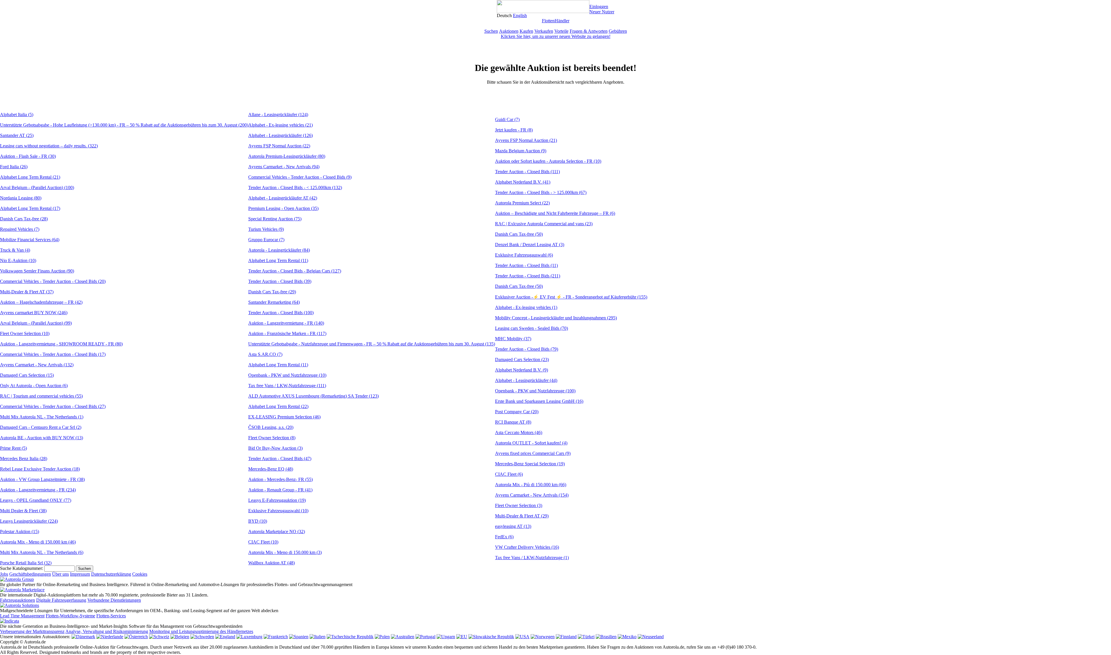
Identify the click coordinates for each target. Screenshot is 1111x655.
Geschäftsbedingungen (30, 574)
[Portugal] (425, 636)
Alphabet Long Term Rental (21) (30, 177)
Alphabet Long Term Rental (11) (278, 260)
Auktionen (508, 31)
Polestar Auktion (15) (19, 531)
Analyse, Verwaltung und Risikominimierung (106, 631)
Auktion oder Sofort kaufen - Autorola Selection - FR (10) (548, 161)
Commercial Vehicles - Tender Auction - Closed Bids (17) (53, 354)
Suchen (491, 31)
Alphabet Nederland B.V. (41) (522, 182)
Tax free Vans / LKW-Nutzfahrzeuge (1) (532, 557)
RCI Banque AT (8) (513, 422)
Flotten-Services (111, 615)
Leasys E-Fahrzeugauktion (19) (277, 500)
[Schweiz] (159, 636)
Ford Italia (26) (13, 166)
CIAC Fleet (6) (509, 474)
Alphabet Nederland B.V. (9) (521, 369)
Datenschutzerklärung (111, 574)
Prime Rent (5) (13, 448)
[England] (225, 636)
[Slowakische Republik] (491, 636)
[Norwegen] (543, 636)
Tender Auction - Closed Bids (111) (527, 171)
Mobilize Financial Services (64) (29, 239)
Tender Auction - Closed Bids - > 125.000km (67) (540, 192)
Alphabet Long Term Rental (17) (30, 208)
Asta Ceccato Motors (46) (518, 432)
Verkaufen (543, 31)
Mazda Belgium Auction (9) (520, 150)
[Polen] (382, 636)
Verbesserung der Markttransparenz (32, 631)
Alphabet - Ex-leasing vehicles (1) (526, 307)
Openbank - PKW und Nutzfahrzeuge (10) (287, 375)
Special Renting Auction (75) (274, 218)
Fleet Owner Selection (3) (518, 505)
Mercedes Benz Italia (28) (23, 458)
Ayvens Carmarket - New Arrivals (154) (532, 495)
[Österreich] (136, 636)
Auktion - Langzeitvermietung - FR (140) (286, 323)
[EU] (461, 636)
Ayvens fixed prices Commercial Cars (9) (533, 453)
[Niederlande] (109, 636)
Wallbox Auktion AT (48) (271, 562)
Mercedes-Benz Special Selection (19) (530, 463)
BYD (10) (257, 521)
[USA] (522, 636)
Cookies (139, 574)
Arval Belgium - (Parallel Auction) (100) (37, 187)
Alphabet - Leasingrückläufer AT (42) (282, 197)
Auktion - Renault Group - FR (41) (280, 489)
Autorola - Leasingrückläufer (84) (279, 250)
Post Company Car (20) (516, 411)
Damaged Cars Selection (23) (522, 359)
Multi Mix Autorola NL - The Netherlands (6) (41, 552)
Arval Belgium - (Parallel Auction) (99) (36, 323)
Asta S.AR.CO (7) (265, 354)
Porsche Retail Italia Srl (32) (25, 562)
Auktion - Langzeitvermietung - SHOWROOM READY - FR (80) (61, 343)
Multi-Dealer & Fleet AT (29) (522, 515)
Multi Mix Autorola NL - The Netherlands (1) (41, 416)
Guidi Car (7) (507, 119)
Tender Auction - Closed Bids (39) (279, 281)
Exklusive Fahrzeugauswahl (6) (524, 255)
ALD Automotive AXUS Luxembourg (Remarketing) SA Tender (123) (313, 396)
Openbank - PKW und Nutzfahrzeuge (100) (535, 390)
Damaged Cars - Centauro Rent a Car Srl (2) (40, 427)
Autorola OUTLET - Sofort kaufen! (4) (531, 442)
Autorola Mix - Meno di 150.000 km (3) (285, 552)
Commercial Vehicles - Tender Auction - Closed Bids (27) (53, 406)
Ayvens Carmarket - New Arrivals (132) (36, 364)
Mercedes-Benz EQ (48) (270, 468)
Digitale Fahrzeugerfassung (61, 600)
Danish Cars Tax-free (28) (24, 218)
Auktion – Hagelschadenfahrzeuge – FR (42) (41, 302)
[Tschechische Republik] (350, 636)
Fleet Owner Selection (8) (271, 437)
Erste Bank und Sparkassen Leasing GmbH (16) (539, 401)
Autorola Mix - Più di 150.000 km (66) (530, 484)
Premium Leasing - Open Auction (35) (283, 208)
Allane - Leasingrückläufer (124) (278, 114)
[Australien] (402, 636)
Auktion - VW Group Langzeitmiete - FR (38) (42, 479)
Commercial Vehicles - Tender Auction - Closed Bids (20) (53, 281)
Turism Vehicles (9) (266, 229)
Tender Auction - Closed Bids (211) (527, 275)
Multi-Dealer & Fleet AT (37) (27, 291)
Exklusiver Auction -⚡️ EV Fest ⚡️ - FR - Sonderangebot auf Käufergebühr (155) (571, 296)
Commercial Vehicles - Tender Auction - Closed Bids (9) (300, 177)
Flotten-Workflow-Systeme (70, 615)
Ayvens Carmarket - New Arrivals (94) (283, 166)
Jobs (4, 574)
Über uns (60, 574)
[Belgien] (179, 636)
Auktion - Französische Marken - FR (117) (287, 333)
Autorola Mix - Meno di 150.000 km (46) (38, 541)
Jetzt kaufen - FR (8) (514, 129)
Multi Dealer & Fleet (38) (23, 510)
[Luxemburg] (249, 636)
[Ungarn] (446, 636)
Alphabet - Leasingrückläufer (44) (526, 380)
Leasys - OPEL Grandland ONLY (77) (35, 500)
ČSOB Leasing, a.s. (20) (270, 427)
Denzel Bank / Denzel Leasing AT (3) (529, 244)
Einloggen (598, 6)
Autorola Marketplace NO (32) (276, 531)
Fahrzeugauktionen (17, 600)
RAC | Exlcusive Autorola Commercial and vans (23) (544, 223)
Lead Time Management (22, 615)
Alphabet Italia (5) (16, 114)
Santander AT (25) (17, 135)
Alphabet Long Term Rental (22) (278, 406)
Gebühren (618, 31)
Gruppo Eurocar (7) (266, 239)
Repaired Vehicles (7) (19, 229)
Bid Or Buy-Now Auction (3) (275, 448)
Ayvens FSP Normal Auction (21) (526, 140)
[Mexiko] (627, 636)
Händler (562, 20)
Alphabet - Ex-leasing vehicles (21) (280, 124)
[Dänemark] (83, 636)
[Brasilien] (606, 636)
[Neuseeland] (651, 636)
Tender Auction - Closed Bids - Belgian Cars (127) (294, 270)
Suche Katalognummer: (21, 568)
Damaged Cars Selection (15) (27, 375)
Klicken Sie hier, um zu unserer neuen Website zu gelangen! (555, 36)
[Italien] (317, 636)
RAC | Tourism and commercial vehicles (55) (41, 396)
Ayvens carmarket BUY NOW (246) (33, 312)
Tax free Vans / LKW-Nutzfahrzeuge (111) (287, 385)
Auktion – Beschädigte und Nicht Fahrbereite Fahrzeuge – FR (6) (555, 213)
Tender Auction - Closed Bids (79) (526, 349)
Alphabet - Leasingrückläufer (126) (280, 135)
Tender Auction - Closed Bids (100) (281, 312)
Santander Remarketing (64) (274, 302)
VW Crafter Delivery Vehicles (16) (527, 547)
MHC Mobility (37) (513, 338)
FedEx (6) (504, 536)
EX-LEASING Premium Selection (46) (284, 416)
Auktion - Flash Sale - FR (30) (28, 156)
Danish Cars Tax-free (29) (272, 291)
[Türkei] (586, 636)
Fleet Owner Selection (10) (24, 333)
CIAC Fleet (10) (263, 541)
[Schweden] (202, 636)
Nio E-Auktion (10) (18, 260)
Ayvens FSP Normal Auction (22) (279, 145)
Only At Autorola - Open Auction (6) (34, 385)
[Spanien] (298, 636)
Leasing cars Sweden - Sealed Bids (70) (531, 328)
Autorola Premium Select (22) (522, 202)
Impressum (80, 574)
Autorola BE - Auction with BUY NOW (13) (41, 437)
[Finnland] (566, 636)
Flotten (548, 20)
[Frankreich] (276, 636)
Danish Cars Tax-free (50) (519, 234)
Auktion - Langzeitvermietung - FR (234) (38, 489)
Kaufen (526, 31)
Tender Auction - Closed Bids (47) (279, 458)
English (520, 15)
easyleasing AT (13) (513, 526)
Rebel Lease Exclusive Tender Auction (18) (40, 468)
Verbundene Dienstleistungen (114, 600)
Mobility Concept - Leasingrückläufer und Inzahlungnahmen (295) (556, 317)
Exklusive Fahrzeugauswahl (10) (278, 510)
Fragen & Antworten (589, 31)
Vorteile (561, 31)
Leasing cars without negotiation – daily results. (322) (49, 145)
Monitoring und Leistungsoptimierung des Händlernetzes (201, 631)
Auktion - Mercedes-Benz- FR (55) (280, 479)
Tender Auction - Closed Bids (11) (526, 265)
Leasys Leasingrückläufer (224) (29, 521)
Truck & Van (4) (15, 250)
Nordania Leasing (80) (20, 197)
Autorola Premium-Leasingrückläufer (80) (286, 156)
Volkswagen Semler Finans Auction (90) (37, 270)
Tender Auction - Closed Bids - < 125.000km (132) (295, 187)
